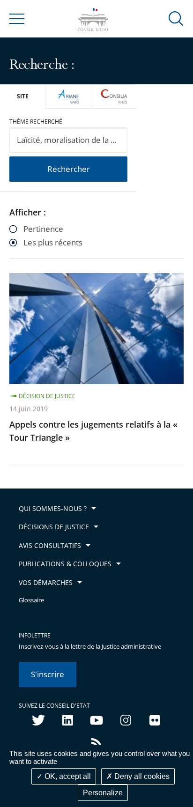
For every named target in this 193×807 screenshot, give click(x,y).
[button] (176, 18)
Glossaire (31, 600)
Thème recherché (35, 121)
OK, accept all (67, 776)
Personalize (103, 793)
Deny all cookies (141, 776)
